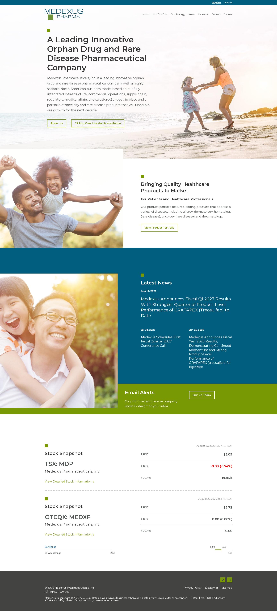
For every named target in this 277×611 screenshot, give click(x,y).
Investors (203, 14)
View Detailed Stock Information (68, 481)
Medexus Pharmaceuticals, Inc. (74, 587)
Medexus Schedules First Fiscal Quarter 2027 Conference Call (161, 341)
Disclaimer (211, 587)
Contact (216, 14)
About (146, 14)
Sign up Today (202, 395)
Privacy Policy (192, 587)
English (216, 2)
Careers (228, 14)
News (191, 14)
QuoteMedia (85, 598)
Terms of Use (112, 600)
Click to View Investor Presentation (98, 123)
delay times (162, 598)
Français (228, 2)
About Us (57, 123)
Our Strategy (178, 14)
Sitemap (227, 587)
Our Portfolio (160, 14)
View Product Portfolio (159, 227)
